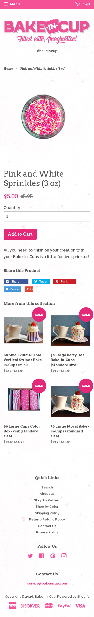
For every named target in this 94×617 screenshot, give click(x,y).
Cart (86, 4)
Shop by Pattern (47, 500)
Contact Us (47, 526)
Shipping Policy (47, 513)
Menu (14, 4)
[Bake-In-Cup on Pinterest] (52, 557)
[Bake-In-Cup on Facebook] (41, 557)
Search (47, 487)
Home (8, 68)
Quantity (12, 207)
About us (47, 493)
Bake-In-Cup (45, 596)
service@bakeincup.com (47, 583)
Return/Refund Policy (47, 519)
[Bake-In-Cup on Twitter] (30, 557)
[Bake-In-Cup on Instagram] (64, 557)
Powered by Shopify (73, 596)
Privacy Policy (47, 532)
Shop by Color (47, 506)
